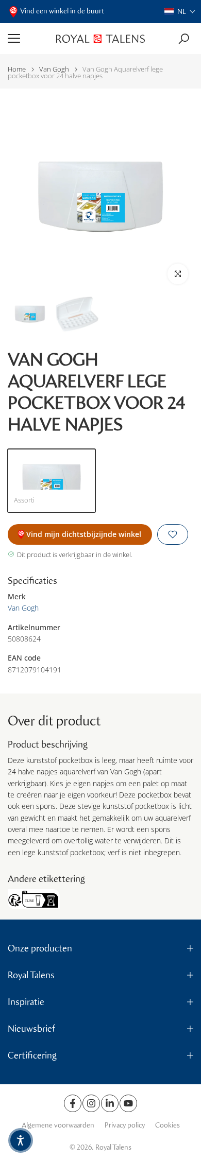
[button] (180, 11)
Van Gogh (54, 69)
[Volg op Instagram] (91, 1103)
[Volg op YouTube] (128, 1103)
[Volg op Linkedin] (110, 1103)
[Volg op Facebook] (72, 1103)
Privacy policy (125, 1125)
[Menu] (28, 38)
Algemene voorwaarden (58, 1125)
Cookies (167, 1125)
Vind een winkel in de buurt (62, 11)
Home (17, 69)
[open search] (183, 38)
